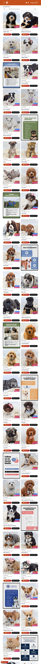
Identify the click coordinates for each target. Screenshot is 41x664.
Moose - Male (25, 30)
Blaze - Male (25, 420)
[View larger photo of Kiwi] (37, 38)
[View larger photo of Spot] (19, 220)
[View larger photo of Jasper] (37, 298)
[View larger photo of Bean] (19, 90)
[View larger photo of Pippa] (19, 116)
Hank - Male (7, 160)
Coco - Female (7, 30)
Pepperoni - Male (8, 290)
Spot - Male (7, 238)
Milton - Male (25, 160)
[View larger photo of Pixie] (37, 90)
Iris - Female (7, 420)
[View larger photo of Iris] (19, 403)
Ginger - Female (26, 472)
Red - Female (25, 446)
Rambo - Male (25, 628)
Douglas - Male (25, 368)
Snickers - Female (26, 238)
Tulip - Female (25, 211)
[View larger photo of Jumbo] (19, 376)
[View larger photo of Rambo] (37, 611)
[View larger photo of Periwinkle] (19, 506)
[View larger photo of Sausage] (19, 246)
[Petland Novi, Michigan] (7, 2)
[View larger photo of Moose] (37, 12)
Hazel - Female (7, 576)
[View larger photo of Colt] (37, 273)
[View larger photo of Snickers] (37, 220)
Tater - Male (7, 316)
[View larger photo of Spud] (19, 481)
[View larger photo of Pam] (37, 584)
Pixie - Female (25, 108)
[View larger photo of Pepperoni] (19, 273)
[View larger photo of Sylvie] (37, 168)
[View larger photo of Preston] (37, 663)
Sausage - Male (8, 264)
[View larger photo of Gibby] (19, 38)
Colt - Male (25, 290)
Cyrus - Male (7, 654)
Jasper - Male (25, 316)
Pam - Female (25, 602)
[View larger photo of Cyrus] (19, 636)
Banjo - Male (7, 628)
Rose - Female (25, 342)
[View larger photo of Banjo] (19, 611)
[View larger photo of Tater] (19, 298)
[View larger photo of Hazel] (19, 558)
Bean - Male (7, 108)
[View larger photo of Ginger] (37, 454)
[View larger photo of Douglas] (37, 350)
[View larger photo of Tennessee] (37, 533)
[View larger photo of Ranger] (19, 350)
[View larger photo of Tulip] (37, 194)
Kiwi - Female (25, 56)
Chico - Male (7, 186)
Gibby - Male (7, 56)
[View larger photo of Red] (37, 428)
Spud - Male (7, 498)
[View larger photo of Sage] (37, 64)
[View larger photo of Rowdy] (19, 663)
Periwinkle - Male (7, 524)
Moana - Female (26, 576)
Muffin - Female (26, 498)
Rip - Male (6, 446)
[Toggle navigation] (4, 3)
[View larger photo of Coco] (19, 12)
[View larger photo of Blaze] (37, 403)
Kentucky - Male (7, 551)
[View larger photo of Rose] (37, 324)
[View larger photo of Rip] (19, 428)
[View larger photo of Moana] (37, 558)
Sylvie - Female (25, 186)
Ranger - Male (7, 368)
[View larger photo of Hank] (19, 142)
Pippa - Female (7, 134)
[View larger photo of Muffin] (37, 481)
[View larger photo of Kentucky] (19, 533)
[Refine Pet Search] (4, 9)
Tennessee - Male (26, 551)
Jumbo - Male (7, 394)
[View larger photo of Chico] (19, 168)
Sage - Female (25, 81)
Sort (35, 9)
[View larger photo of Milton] (37, 142)
